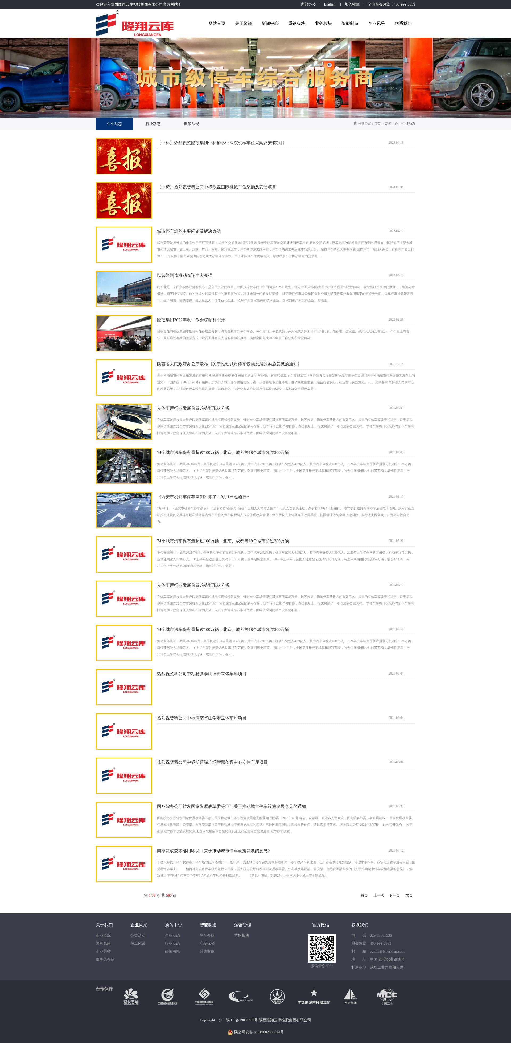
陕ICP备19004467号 (242, 1020)
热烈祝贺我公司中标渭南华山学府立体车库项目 (201, 718)
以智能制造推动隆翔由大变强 (184, 275)
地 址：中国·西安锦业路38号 (378, 959)
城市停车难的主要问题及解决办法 (189, 231)
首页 (377, 124)
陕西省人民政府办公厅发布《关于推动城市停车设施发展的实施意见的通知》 (229, 364)
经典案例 (207, 951)
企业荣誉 (103, 951)
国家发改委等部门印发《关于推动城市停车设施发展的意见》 (214, 850)
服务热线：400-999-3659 (371, 943)
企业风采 (376, 23)
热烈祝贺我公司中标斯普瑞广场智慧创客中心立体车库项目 (212, 762)
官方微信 (320, 925)
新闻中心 (270, 23)
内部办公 (308, 4)
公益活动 (137, 935)
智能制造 (349, 23)
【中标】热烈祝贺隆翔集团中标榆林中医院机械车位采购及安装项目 (221, 142)
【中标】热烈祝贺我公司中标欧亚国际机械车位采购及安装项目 (216, 187)
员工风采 (137, 943)
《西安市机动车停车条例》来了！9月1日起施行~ (203, 496)
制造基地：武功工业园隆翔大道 (377, 967)
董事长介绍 (105, 959)
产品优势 (207, 943)
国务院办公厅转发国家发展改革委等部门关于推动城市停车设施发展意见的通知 (231, 806)
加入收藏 (352, 4)
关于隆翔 (243, 23)
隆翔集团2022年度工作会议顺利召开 (191, 319)
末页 (409, 895)
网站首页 (216, 23)
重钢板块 (296, 23)
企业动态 (114, 124)
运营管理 (242, 925)
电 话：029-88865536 (371, 935)
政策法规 (191, 124)
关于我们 (104, 925)
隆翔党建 (103, 943)
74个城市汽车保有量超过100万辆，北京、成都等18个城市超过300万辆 (223, 452)
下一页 (394, 895)
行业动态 (153, 124)
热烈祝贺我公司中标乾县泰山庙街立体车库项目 (201, 673)
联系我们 (403, 23)
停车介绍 (207, 935)
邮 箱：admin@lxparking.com (378, 951)
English (330, 4)
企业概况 (103, 935)
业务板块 (323, 23)
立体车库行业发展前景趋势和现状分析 (193, 408)
